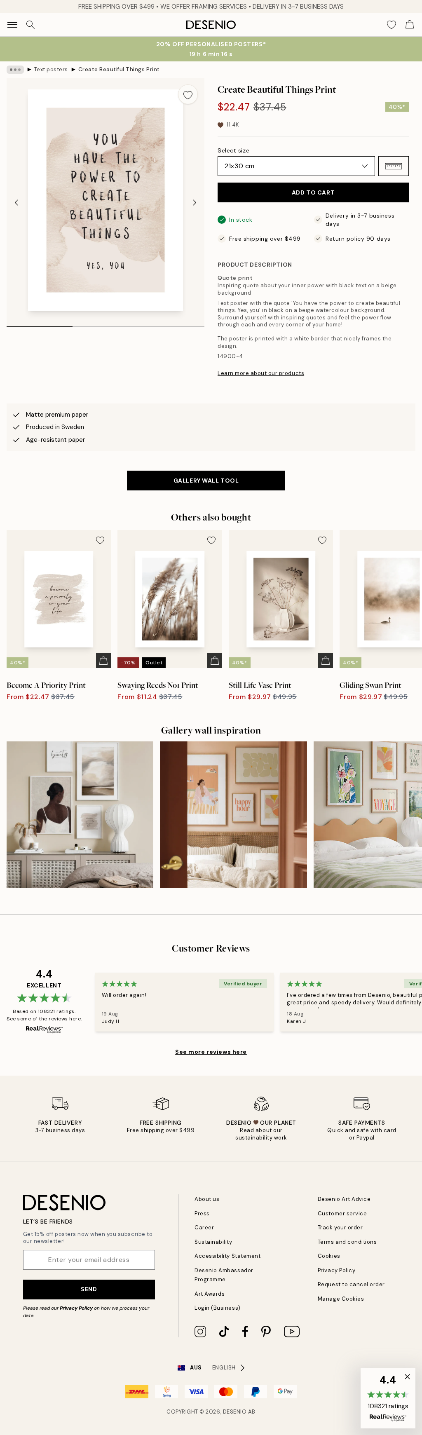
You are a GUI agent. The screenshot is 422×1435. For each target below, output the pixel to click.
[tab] (40, 324)
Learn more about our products (261, 373)
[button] (393, 166)
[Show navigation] (12, 25)
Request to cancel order (351, 1284)
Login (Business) (217, 1307)
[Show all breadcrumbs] (15, 70)
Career (204, 1227)
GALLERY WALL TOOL (206, 480)
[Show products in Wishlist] (391, 25)
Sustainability (213, 1241)
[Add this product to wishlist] (188, 94)
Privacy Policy (76, 1308)
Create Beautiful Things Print (119, 69)
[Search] (30, 25)
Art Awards (210, 1293)
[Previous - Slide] (16, 202)
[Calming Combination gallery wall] (80, 814)
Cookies (329, 1255)
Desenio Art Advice (344, 1199)
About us (207, 1199)
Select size (233, 150)
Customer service (342, 1213)
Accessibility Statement (227, 1255)
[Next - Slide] (194, 202)
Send (89, 1289)
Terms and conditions (347, 1241)
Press (202, 1213)
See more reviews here (211, 1051)
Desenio (235, 1411)
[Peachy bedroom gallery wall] (233, 814)
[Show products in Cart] (410, 25)
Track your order (340, 1227)
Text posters (51, 69)
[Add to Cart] (103, 660)
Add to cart (313, 192)
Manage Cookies (341, 1298)
